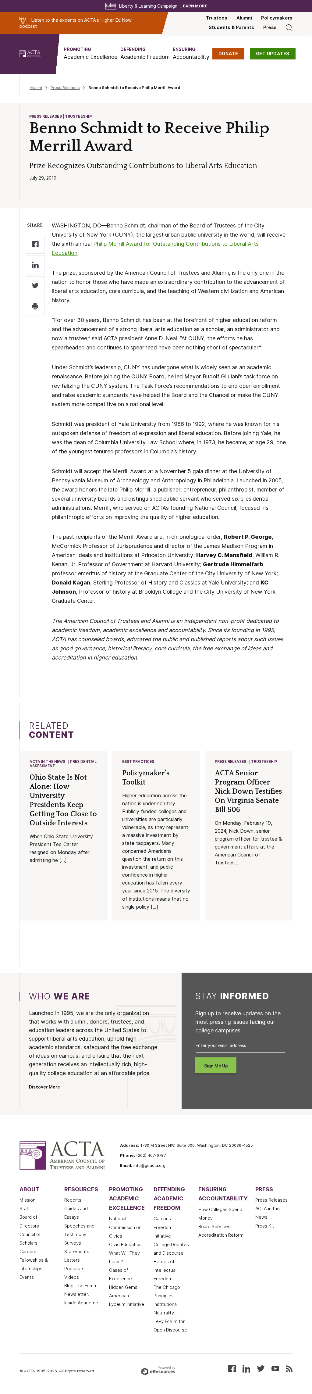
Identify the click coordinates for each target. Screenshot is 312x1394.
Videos (71, 1277)
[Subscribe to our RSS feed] (289, 1368)
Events (27, 1277)
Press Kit (264, 1226)
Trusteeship (264, 761)
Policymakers (276, 18)
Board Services (214, 1226)
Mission (27, 1200)
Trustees (216, 18)
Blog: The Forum (81, 1286)
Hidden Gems (123, 1287)
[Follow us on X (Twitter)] (260, 1368)
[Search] (289, 27)
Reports (72, 1200)
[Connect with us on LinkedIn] (246, 1368)
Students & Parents (231, 27)
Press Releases (65, 87)
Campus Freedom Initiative (163, 1227)
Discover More (44, 1087)
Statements (76, 1251)
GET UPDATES (273, 53)
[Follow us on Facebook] (232, 1368)
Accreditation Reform (220, 1235)
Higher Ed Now (116, 20)
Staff (25, 1208)
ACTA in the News (47, 761)
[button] (90, 53)
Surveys (72, 1243)
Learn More (193, 6)
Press (270, 27)
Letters (72, 1260)
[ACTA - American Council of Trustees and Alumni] (38, 54)
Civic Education (125, 1244)
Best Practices (138, 761)
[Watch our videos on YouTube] (275, 1368)
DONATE (228, 53)
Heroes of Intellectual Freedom (165, 1270)
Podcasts (74, 1268)
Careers (28, 1251)
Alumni (244, 18)
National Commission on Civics (125, 1227)
